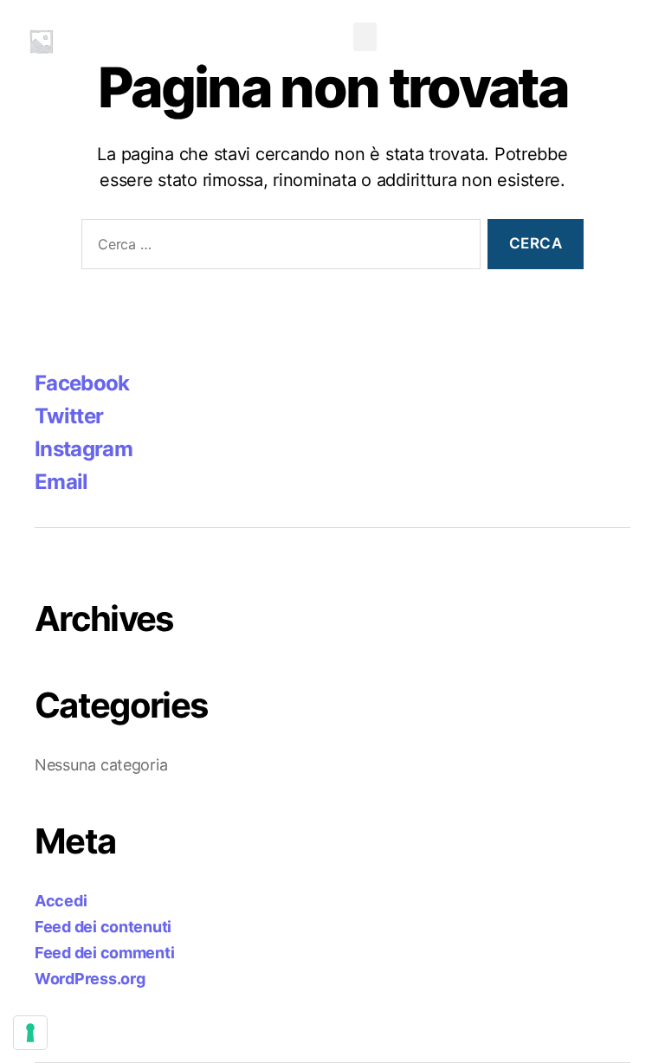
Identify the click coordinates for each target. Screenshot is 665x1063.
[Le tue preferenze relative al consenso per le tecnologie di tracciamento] (30, 1032)
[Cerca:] (277, 248)
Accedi (61, 901)
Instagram (83, 448)
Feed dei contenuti (103, 927)
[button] (365, 37)
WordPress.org (90, 979)
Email (61, 481)
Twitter (69, 415)
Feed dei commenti (104, 953)
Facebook (82, 383)
